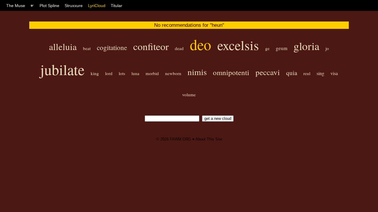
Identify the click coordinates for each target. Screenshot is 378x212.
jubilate (62, 69)
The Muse (15, 5)
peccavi (267, 72)
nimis (197, 71)
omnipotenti (231, 72)
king (95, 73)
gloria (306, 46)
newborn (173, 73)
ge (267, 48)
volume (189, 94)
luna (135, 73)
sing (320, 73)
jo (327, 48)
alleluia (63, 46)
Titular (116, 5)
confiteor (151, 46)
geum (281, 48)
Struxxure (74, 5)
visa (334, 73)
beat (87, 48)
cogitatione (112, 47)
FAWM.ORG (180, 139)
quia (291, 73)
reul (306, 73)
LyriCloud (96, 5)
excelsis (238, 45)
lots (122, 73)
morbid (152, 73)
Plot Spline (49, 5)
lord (109, 73)
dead (179, 48)
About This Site (208, 139)
